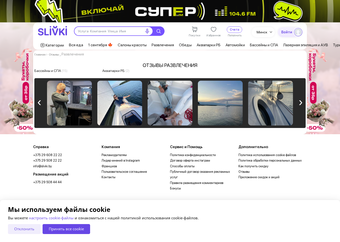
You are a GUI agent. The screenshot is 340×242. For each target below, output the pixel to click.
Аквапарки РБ (209, 45)
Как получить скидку (253, 166)
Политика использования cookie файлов (267, 155)
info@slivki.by (42, 166)
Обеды (185, 45)
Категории (55, 45)
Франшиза (109, 166)
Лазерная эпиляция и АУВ (305, 45)
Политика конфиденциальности (193, 155)
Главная (40, 54)
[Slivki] (52, 31)
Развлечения (163, 45)
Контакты (108, 177)
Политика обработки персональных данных (270, 160)
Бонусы (175, 188)
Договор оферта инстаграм (190, 160)
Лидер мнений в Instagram (121, 160)
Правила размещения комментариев (196, 183)
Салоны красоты (132, 45)
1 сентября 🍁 (100, 45)
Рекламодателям (114, 155)
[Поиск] (159, 31)
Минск (262, 32)
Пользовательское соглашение (124, 172)
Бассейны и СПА (264, 45)
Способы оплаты (182, 166)
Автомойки (235, 45)
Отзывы (54, 54)
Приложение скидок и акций (259, 177)
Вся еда (76, 45)
